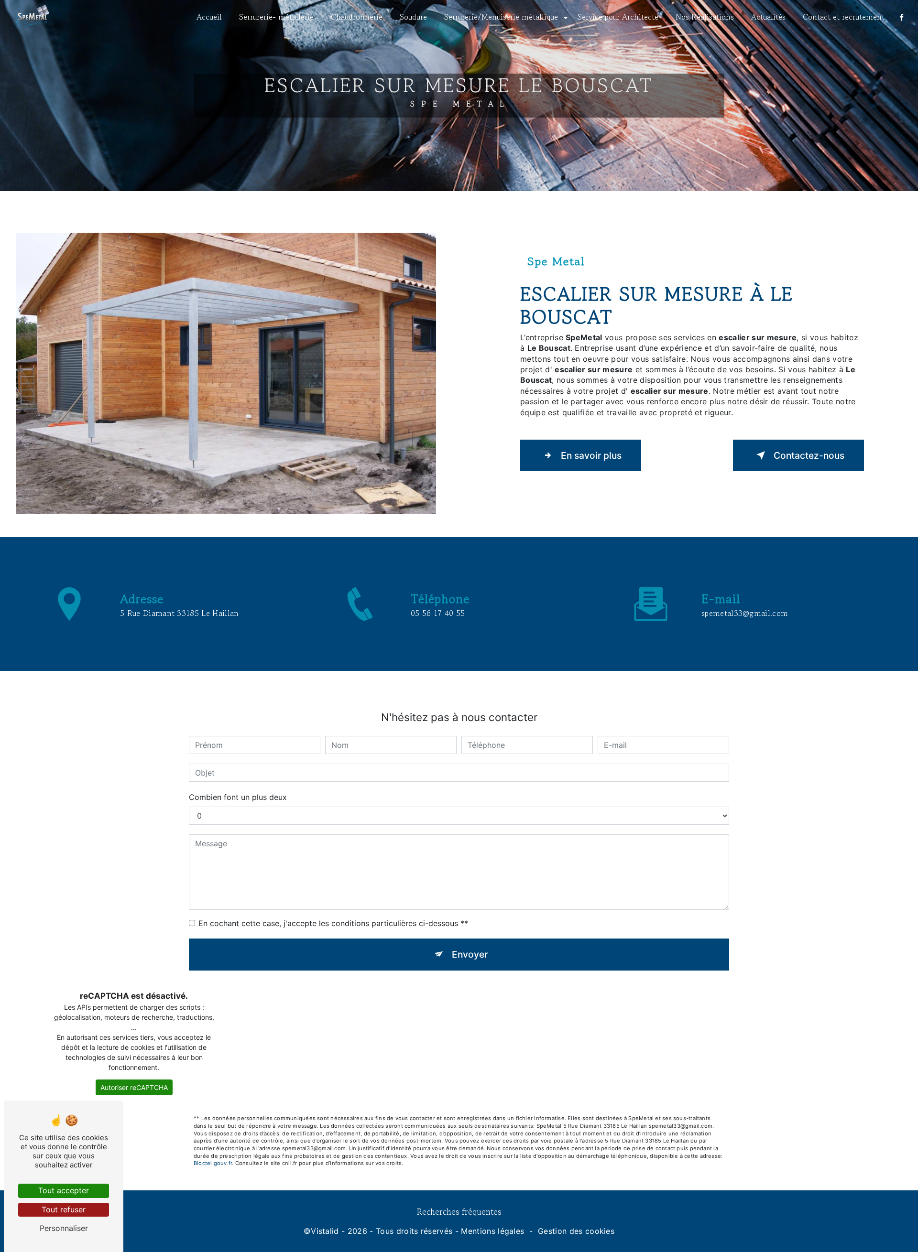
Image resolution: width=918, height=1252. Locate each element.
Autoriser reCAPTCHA (134, 1087)
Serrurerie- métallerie (276, 16)
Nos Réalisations (705, 16)
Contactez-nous (809, 455)
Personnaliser (64, 1228)
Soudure (413, 16)
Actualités (768, 16)
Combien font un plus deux (238, 797)
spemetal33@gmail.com (744, 613)
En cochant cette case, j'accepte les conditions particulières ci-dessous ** (333, 923)
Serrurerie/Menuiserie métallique (501, 16)
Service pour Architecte (618, 16)
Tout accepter (63, 1190)
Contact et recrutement (844, 16)
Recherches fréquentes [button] (459, 1212)
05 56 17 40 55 (438, 613)
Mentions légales (492, 1231)
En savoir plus (591, 455)
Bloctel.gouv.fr (213, 1163)
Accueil (209, 16)
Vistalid (325, 1231)
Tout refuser (64, 1209)
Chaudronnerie (356, 16)
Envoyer (470, 954)
